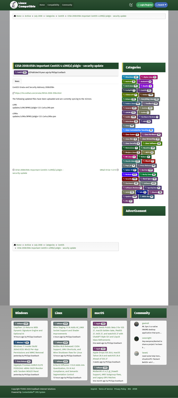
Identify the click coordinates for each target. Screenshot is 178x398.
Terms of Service (106, 389)
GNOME (130, 112)
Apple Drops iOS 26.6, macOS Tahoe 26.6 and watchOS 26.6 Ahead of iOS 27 (106, 355)
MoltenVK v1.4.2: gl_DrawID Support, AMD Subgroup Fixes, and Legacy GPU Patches (107, 374)
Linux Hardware (152, 135)
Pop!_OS (129, 165)
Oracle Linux (132, 161)
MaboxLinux (131, 148)
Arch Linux (131, 86)
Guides (144, 112)
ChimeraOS (130, 95)
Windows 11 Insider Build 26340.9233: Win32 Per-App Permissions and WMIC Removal (29, 349)
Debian (147, 95)
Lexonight (146, 338)
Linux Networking (150, 139)
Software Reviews (133, 188)
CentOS (21, 72)
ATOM (135, 389)
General (130, 108)
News (17, 81)
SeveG (145, 352)
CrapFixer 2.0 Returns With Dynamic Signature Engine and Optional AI (28, 330)
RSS (129, 389)
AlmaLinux (131, 77)
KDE (146, 121)
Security (130, 179)
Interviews (131, 121)
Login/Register (146, 5)
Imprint (94, 389)
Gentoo (146, 108)
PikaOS (149, 161)
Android (129, 81)
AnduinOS (145, 81)
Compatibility (53, 5)
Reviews (130, 174)
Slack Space (149, 179)
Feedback (151, 104)
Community (67, 5)
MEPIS (149, 152)
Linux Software (152, 143)
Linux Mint (130, 139)
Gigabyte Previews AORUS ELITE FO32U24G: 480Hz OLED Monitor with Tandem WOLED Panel (28, 368)
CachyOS (129, 90)
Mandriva (148, 148)
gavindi (145, 323)
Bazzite (147, 86)
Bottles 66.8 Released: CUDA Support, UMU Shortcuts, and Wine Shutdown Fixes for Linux (67, 349)
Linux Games (131, 135)
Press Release (147, 165)
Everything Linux (149, 99)
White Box (147, 196)
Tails (142, 192)
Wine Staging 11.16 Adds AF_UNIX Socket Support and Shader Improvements (68, 330)
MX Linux (130, 157)
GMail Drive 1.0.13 (108, 170)
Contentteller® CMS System (33, 392)
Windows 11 (22, 343)
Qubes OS (130, 170)
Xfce (128, 201)
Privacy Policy (120, 389)
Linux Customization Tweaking (138, 130)
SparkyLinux (153, 188)
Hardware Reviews (149, 117)
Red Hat (146, 170)
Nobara (145, 157)
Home (42, 5)
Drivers (130, 99)
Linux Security (132, 143)
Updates (130, 196)
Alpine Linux (149, 77)
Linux (129, 126)
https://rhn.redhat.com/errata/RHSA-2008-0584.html (38, 93)
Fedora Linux (132, 104)
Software (149, 183)
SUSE (129, 192)
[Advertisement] (89, 40)
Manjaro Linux (132, 152)
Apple (100, 324)
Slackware (131, 183)
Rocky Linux (148, 174)
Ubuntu (156, 192)
